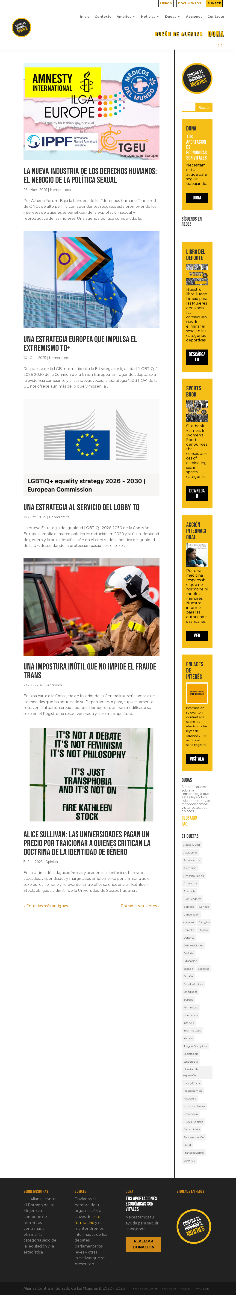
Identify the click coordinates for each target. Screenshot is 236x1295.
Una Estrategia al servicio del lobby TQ (81, 507)
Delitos (203, 930)
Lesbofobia (190, 1061)
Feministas (190, 1007)
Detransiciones (193, 945)
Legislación (190, 1053)
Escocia (188, 968)
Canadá (204, 906)
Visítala (197, 759)
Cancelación (191, 914)
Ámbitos (124, 17)
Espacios (203, 968)
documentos (189, 3)
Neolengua (190, 1114)
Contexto (103, 17)
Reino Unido (191, 1129)
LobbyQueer (191, 1083)
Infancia (188, 1023)
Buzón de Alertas (179, 34)
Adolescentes (191, 860)
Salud (187, 1145)
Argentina (190, 883)
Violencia (189, 1160)
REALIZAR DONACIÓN (143, 1244)
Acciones (194, 17)
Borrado (188, 906)
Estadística (190, 991)
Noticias (148, 17)
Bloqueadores (192, 899)
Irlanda (188, 1038)
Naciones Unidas (194, 1106)
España (188, 976)
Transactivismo (193, 1152)
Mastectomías (192, 1090)
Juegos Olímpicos (195, 1046)
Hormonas (190, 1015)
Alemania (189, 868)
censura (188, 922)
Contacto (215, 17)
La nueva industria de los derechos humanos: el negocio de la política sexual (90, 175)
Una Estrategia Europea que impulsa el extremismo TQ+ (80, 343)
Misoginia (189, 1098)
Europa (188, 999)
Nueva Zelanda (193, 1121)
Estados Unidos (193, 984)
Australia (189, 891)
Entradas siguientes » (140, 906)
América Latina (193, 875)
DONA (216, 34)
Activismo (190, 852)
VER (197, 635)
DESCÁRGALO (197, 357)
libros (166, 3)
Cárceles (188, 930)
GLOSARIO (189, 818)
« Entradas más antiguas (46, 906)
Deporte (188, 937)
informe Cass (192, 1030)
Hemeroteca (60, 190)
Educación (190, 961)
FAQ (185, 824)
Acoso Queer (191, 844)
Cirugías (203, 922)
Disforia (188, 953)
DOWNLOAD (197, 493)
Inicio (85, 17)
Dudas (170, 17)
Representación (193, 1137)
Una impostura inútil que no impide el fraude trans (90, 671)
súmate (214, 3)
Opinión (51, 862)
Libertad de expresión (190, 1072)
